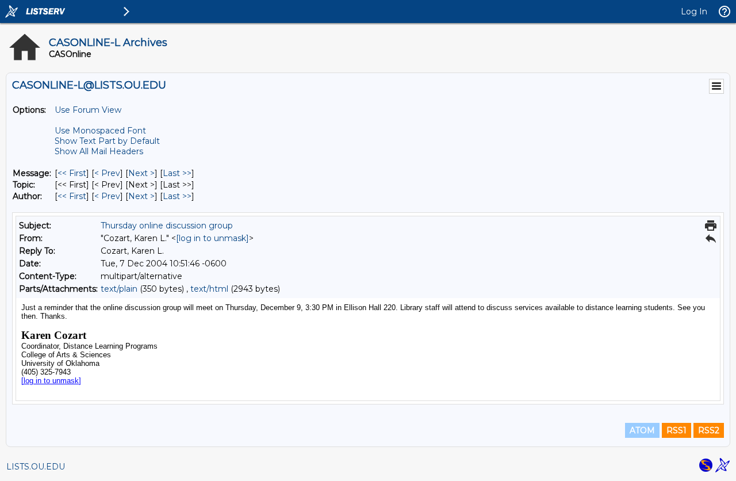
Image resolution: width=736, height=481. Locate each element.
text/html (209, 289)
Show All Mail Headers (99, 151)
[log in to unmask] (212, 238)
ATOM (642, 430)
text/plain (119, 289)
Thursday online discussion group (167, 225)
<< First (71, 173)
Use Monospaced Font (100, 130)
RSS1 (676, 430)
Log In (694, 11)
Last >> (177, 173)
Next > (141, 173)
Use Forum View (88, 110)
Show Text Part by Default (107, 141)
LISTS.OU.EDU (35, 466)
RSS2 (708, 430)
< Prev (107, 173)
